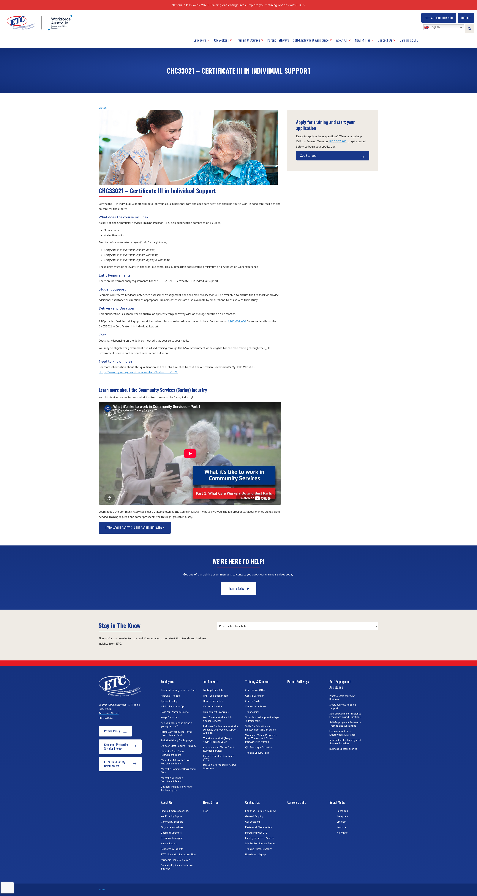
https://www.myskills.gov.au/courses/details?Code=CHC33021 (138, 372)
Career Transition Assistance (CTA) (218, 757)
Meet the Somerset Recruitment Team (178, 770)
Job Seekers (221, 40)
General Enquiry (254, 816)
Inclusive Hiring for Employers (178, 740)
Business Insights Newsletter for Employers (177, 788)
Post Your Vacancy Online (175, 712)
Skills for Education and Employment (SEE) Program (260, 728)
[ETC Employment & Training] (40, 22)
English (434, 27)
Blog (205, 811)
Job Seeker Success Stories (260, 843)
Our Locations (252, 821)
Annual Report (169, 843)
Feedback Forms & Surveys (260, 811)
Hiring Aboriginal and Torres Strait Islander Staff (176, 733)
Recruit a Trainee (170, 695)
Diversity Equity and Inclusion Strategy (177, 867)
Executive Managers (172, 838)
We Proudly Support (172, 816)
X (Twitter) (342, 832)
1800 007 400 (237, 321)
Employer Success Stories (259, 838)
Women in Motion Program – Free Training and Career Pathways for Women (261, 738)
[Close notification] (471, 5)
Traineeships (252, 712)
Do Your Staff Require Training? (178, 745)
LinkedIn (341, 821)
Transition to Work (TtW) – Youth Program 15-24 (217, 740)
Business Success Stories (343, 748)
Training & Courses (248, 40)
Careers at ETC (408, 40)
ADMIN (102, 889)
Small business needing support (342, 706)
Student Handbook (255, 706)
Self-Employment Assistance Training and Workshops (345, 724)
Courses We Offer (255, 690)
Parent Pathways (278, 40)
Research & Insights (172, 849)
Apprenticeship (169, 701)
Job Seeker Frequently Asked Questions (219, 766)
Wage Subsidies (170, 717)
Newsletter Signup (255, 854)
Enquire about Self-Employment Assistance (342, 732)
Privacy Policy (112, 731)
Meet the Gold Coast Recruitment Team (172, 753)
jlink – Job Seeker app (215, 695)
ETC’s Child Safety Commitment (114, 764)
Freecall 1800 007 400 (439, 18)
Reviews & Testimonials (258, 827)
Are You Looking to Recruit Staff (178, 690)
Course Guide (252, 701)
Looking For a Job (213, 690)
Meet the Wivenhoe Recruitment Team (172, 779)
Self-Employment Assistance (311, 40)
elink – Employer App (173, 706)
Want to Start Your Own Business (342, 697)
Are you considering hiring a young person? (176, 724)
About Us (342, 40)
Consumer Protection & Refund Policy (116, 746)
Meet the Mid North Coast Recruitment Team (175, 761)
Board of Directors (171, 832)
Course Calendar (254, 695)
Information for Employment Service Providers (345, 741)
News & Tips (362, 40)
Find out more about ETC (175, 811)
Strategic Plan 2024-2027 (175, 860)
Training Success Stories (258, 849)
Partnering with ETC (256, 832)
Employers (200, 40)
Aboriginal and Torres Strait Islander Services (218, 749)
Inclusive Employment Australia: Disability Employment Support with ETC (220, 730)
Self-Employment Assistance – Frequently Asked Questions (346, 715)
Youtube (341, 827)
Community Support (172, 821)
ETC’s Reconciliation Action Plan (178, 854)
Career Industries (212, 706)
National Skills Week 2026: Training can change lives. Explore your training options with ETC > (238, 5)
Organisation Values (172, 827)
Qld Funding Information (258, 747)
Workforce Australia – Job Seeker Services (217, 719)
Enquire (466, 18)
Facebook (342, 811)
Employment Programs (216, 712)
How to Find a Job (213, 701)
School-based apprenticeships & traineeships (262, 719)
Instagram (342, 816)
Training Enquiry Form (257, 752)
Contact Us (385, 40)
